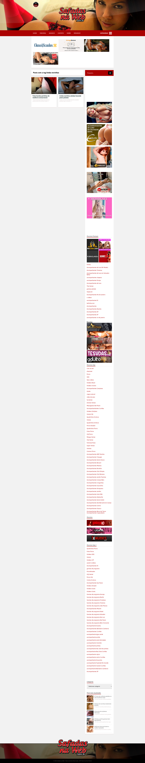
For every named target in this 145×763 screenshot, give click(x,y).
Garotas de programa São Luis (96, 617)
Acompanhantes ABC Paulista (95, 454)
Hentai (89, 420)
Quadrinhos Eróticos (93, 422)
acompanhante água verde (95, 634)
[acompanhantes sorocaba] (99, 172)
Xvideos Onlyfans (92, 411)
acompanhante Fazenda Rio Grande (97, 663)
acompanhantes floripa (94, 280)
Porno (88, 374)
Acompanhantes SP (92, 314)
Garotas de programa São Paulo (96, 620)
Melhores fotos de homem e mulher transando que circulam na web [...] (103, 729)
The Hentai (90, 286)
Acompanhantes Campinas (95, 388)
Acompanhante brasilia (94, 625)
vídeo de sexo (91, 397)
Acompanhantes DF (92, 312)
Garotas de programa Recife (95, 597)
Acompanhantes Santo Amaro (96, 460)
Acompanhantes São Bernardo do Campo (99, 503)
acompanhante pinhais (93, 645)
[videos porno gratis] (93, 251)
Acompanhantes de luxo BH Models (97, 267)
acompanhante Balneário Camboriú (97, 668)
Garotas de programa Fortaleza (96, 600)
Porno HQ (90, 577)
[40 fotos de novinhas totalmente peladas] (90, 706)
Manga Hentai (91, 437)
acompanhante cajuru (93, 654)
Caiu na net (90, 368)
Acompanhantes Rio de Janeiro (96, 294)
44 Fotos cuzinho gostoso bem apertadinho (102, 719)
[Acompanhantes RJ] (105, 239)
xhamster (89, 371)
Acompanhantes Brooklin (94, 468)
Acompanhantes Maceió (94, 608)
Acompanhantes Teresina (94, 270)
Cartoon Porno (91, 451)
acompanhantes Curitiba (94, 631)
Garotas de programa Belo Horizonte (98, 623)
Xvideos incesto (91, 385)
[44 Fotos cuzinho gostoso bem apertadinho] (90, 721)
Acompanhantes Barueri (94, 462)
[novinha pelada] (99, 528)
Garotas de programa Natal (95, 611)
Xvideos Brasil (91, 382)
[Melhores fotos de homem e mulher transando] (90, 729)
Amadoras (61, 92)
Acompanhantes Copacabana (95, 513)
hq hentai (89, 400)
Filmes (89, 264)
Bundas (34, 92)
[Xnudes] (99, 536)
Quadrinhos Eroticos (93, 417)
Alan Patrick (89, 760)
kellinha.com (90, 303)
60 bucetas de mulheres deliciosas (100, 712)
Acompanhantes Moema (94, 465)
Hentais (89, 448)
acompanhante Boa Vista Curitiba (97, 651)
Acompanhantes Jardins (94, 491)
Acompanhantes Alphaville (95, 497)
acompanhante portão (93, 637)
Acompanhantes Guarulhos (95, 485)
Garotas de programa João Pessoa (97, 605)
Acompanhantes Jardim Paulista (96, 477)
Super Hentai (91, 445)
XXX (88, 377)
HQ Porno (90, 434)
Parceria (43, 33)
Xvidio (88, 391)
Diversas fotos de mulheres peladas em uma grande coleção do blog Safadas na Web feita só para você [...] (103, 699)
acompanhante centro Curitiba (96, 657)
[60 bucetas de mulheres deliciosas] (90, 714)
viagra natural (91, 394)
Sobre (69, 33)
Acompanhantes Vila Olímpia (95, 471)
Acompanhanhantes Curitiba (95, 408)
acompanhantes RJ (92, 300)
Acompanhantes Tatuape (94, 457)
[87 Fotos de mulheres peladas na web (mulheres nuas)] (90, 698)
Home (35, 33)
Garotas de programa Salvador (96, 614)
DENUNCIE (77, 33)
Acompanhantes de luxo (94, 283)
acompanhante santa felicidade (96, 640)
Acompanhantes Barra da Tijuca (96, 511)
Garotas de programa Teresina (96, 603)
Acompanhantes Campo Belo (95, 480)
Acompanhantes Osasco (94, 508)
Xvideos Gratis (91, 588)
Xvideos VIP (90, 560)
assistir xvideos (91, 563)
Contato (61, 33)
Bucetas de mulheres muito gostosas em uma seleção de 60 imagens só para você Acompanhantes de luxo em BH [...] (103, 714)
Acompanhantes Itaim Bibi (94, 494)
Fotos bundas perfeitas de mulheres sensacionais (41, 97)
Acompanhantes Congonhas (95, 483)
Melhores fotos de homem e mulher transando (101, 727)
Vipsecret (89, 292)
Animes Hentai (91, 402)
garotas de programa (93, 568)
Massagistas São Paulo (93, 405)
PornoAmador (91, 571)
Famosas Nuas (91, 442)
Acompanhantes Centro (94, 505)
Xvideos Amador (92, 585)
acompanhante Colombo (94, 643)
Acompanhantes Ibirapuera (95, 488)
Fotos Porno (90, 431)
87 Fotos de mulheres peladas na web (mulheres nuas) (102, 697)
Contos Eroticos (91, 580)
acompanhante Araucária (94, 660)
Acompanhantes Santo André (95, 500)
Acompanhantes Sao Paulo (95, 583)
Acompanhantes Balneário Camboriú (98, 628)
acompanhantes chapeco (94, 277)
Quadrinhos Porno (92, 428)
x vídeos (89, 297)
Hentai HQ (90, 414)
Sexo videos (90, 380)
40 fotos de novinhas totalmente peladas (102, 704)
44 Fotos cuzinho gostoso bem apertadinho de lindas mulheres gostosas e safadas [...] (103, 722)
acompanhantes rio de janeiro (96, 317)
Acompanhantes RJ (92, 565)
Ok (110, 73)
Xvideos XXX (90, 554)
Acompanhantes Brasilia (94, 309)
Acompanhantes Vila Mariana (95, 474)
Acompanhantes (91, 306)
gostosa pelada (91, 289)
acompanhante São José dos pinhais (97, 648)
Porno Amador (91, 425)
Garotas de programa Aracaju (96, 594)
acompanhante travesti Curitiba (96, 666)
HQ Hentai (90, 440)
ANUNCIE (52, 33)
